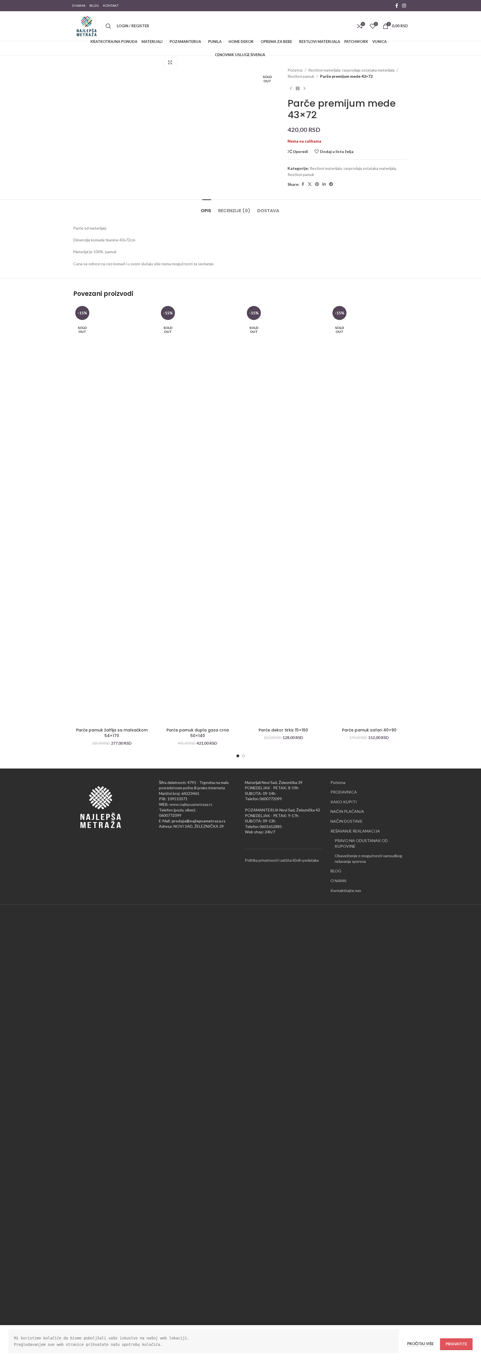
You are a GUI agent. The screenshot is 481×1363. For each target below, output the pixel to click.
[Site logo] (86, 25)
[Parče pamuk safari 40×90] (369, 514)
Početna (295, 70)
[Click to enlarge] (170, 62)
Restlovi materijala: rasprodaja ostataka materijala (351, 70)
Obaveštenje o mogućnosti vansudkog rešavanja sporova (368, 858)
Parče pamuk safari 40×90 (369, 730)
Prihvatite (456, 1344)
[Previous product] (291, 88)
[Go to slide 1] (237, 755)
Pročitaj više (420, 1343)
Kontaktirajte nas (345, 890)
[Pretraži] (108, 26)
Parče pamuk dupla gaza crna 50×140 (198, 732)
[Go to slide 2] (243, 755)
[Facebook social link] (396, 5)
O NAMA (338, 880)
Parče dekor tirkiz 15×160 (283, 730)
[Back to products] (297, 88)
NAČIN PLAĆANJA (347, 811)
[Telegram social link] (331, 184)
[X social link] (309, 184)
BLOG (335, 870)
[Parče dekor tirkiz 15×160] (283, 514)
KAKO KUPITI (343, 801)
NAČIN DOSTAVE (346, 821)
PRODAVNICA (343, 792)
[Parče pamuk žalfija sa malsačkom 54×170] (112, 514)
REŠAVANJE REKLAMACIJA (355, 831)
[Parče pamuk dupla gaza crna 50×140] (197, 514)
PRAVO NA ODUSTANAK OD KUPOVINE (361, 843)
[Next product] (304, 88)
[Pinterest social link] (317, 184)
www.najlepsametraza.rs (191, 804)
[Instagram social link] (404, 5)
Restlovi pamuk (301, 76)
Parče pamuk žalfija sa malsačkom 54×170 (112, 732)
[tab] (206, 207)
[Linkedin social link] (324, 184)
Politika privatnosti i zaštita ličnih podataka (282, 860)
